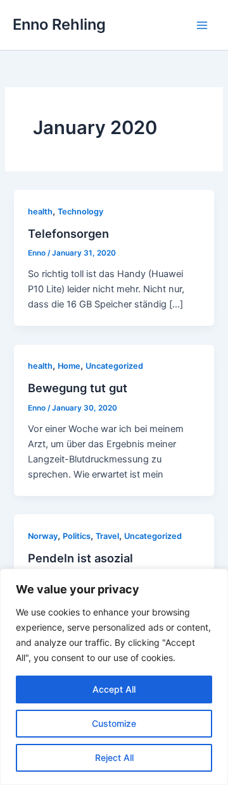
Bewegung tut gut (77, 388)
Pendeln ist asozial (80, 558)
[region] (114, 677)
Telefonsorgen (68, 233)
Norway (43, 536)
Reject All (114, 757)
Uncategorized (114, 366)
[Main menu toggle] (202, 25)
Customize (114, 723)
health (40, 211)
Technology (80, 211)
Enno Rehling (59, 24)
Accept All (114, 689)
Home (69, 366)
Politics (77, 536)
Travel (107, 536)
